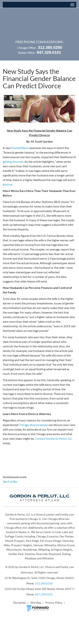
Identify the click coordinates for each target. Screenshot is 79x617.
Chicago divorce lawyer (33, 425)
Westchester (14, 549)
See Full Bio (10, 481)
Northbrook (30, 549)
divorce (7, 184)
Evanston (52, 536)
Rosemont (55, 554)
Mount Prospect (15, 540)
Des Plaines (67, 536)
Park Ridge (32, 540)
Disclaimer (19, 602)
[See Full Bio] (19, 481)
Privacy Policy (53, 602)
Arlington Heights (61, 549)
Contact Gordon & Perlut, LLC (54, 438)
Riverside (42, 554)
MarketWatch (20, 148)
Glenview (67, 540)
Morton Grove (66, 545)
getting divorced (13, 161)
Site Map (35, 602)
